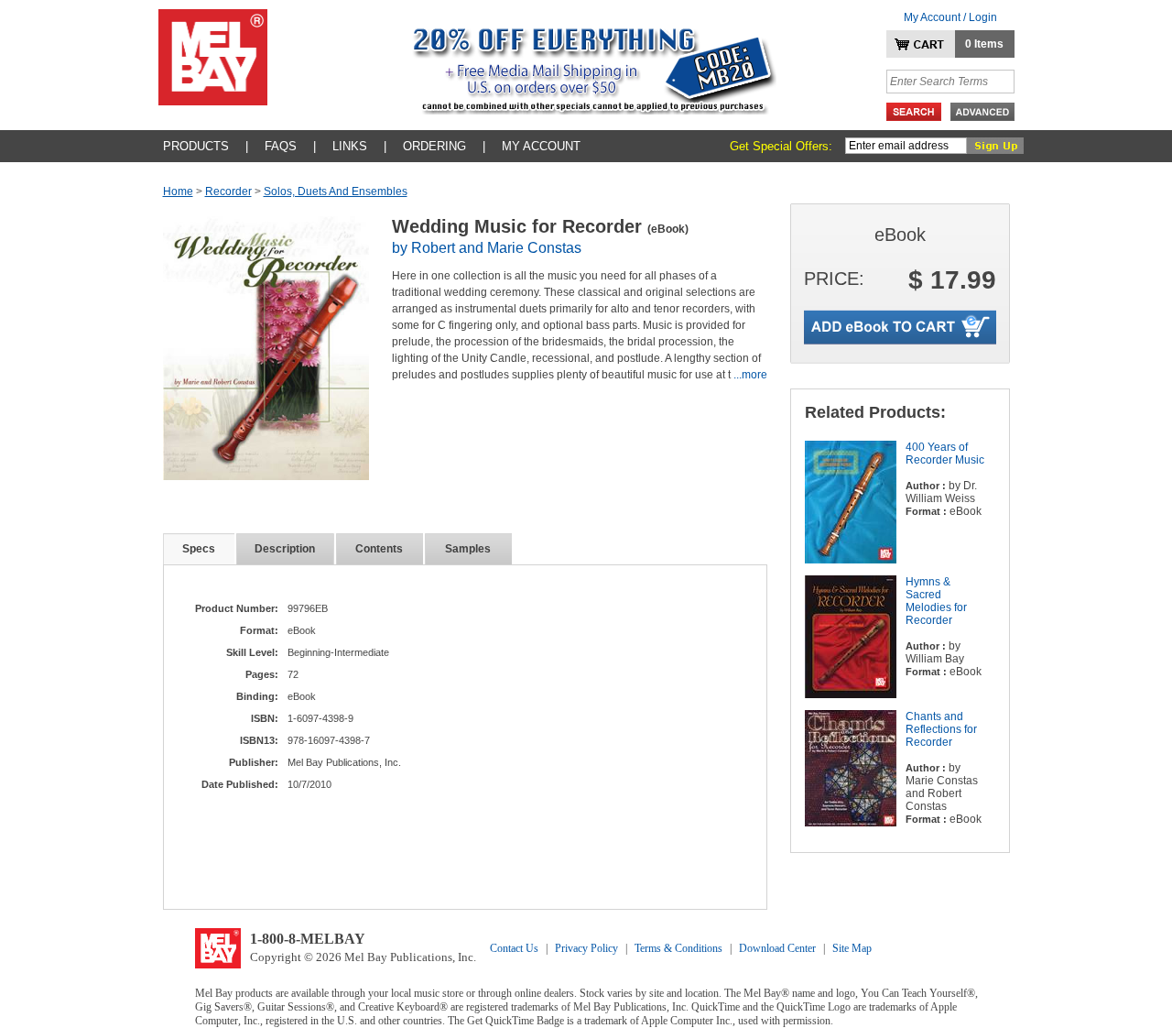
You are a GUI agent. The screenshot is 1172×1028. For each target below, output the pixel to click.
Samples (468, 548)
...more (750, 374)
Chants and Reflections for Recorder (941, 729)
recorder (228, 191)
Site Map (852, 948)
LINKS (349, 146)
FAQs (281, 146)
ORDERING (434, 146)
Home (178, 191)
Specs (198, 548)
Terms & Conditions (678, 948)
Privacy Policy (586, 948)
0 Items (984, 44)
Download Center (777, 948)
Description (285, 548)
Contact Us (514, 948)
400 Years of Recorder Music (945, 453)
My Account (541, 146)
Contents (379, 548)
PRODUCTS (196, 146)
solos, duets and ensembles (335, 191)
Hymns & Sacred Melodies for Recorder (936, 601)
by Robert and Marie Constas (486, 248)
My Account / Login (950, 17)
